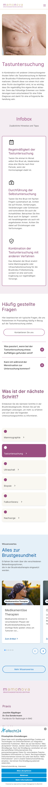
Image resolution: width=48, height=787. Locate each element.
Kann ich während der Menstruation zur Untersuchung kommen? (17, 365)
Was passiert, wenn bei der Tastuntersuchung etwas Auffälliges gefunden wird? (18, 349)
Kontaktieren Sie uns (24, 332)
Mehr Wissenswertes (24, 669)
